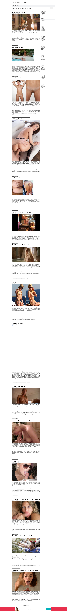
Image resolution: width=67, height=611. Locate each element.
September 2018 (43, 70)
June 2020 (42, 56)
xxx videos (34, 113)
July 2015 (42, 87)
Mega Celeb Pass (32, 565)
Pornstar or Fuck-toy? (17, 118)
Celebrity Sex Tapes (15, 45)
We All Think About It (17, 178)
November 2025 (43, 21)
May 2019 (42, 64)
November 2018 (43, 68)
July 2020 (42, 55)
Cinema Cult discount (19, 278)
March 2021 (42, 50)
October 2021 (43, 46)
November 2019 (43, 60)
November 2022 (43, 38)
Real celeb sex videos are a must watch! (22, 212)
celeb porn (14, 565)
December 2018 (43, 67)
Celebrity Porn (14, 278)
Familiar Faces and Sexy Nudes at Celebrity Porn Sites (25, 570)
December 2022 (43, 37)
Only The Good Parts (17, 47)
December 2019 (43, 59)
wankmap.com (37, 237)
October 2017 (43, 76)
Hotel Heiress (43, 13)
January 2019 (43, 66)
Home (13, 5)
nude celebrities (22, 113)
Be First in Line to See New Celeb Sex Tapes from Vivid (26, 499)
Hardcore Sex (24, 319)
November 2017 (43, 75)
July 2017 (42, 78)
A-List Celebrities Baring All (18, 12)
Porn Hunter (15, 282)
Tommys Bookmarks (30, 113)
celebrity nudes (17, 565)
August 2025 (42, 22)
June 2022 (42, 41)
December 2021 (43, 45)
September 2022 (43, 39)
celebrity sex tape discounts (20, 489)
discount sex (18, 319)
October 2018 (43, 69)
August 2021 (42, 48)
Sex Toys (42, 15)
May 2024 (42, 27)
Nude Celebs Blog (20, 2)
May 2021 (42, 49)
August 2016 (42, 84)
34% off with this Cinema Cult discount (28, 412)
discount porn (14, 319)
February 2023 (43, 35)
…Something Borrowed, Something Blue (22, 420)
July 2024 (42, 26)
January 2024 (43, 29)
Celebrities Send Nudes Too (19, 386)
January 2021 (43, 51)
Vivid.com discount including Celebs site (20, 529)
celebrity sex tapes (18, 113)
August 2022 (42, 40)
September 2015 (43, 86)
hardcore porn (21, 319)
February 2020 (43, 58)
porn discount (25, 113)
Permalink (36, 113)
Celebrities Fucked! (17, 461)
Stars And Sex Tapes (17, 323)
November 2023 (43, 30)
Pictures (42, 14)
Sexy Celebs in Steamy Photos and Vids (22, 536)
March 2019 (42, 65)
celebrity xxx (25, 565)
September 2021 (43, 47)
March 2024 (42, 28)
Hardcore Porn (43, 12)
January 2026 (43, 20)
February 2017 (43, 80)
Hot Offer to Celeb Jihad (18, 78)
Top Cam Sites (17, 5)
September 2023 (43, 31)
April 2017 (42, 79)
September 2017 (43, 77)
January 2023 (43, 36)
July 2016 (42, 85)
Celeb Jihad (14, 113)
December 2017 (43, 74)
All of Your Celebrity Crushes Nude (20, 245)
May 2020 (42, 57)
